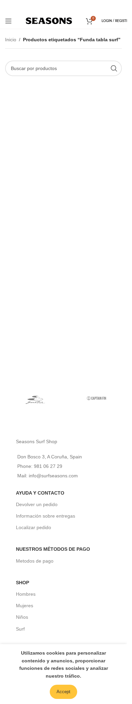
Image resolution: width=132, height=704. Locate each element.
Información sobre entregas (45, 516)
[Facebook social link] (54, 6)
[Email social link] (63, 6)
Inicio (10, 39)
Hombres (26, 594)
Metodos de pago (34, 561)
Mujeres (24, 605)
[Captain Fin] (96, 398)
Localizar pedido (33, 527)
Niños (22, 617)
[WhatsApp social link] (72, 6)
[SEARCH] (114, 68)
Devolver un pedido (37, 504)
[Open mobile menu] (8, 21)
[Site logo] (49, 20)
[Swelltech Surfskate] (35, 398)
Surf (20, 629)
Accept (63, 691)
